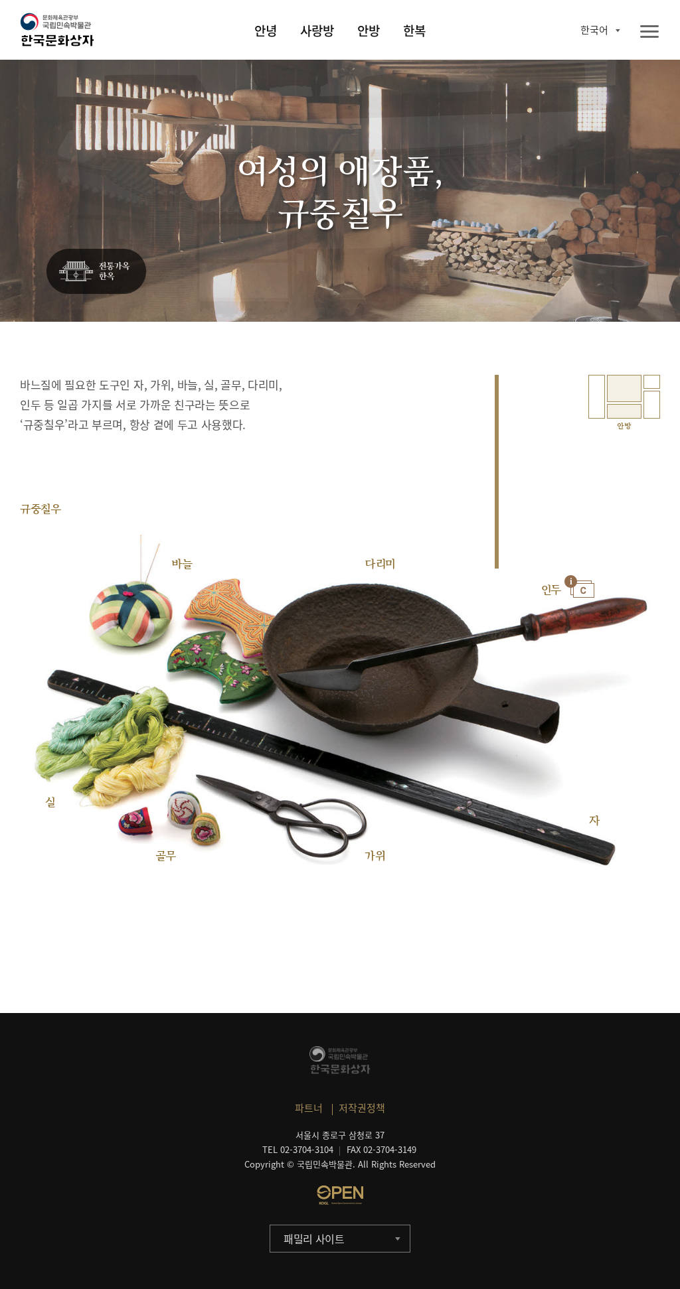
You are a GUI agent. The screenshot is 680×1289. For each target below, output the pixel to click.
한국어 (594, 30)
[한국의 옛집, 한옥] (96, 272)
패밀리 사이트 (314, 1239)
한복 (414, 30)
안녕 (265, 30)
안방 (368, 30)
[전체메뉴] (649, 32)
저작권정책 (362, 1108)
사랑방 (317, 30)
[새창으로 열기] (340, 1195)
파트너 (309, 1108)
